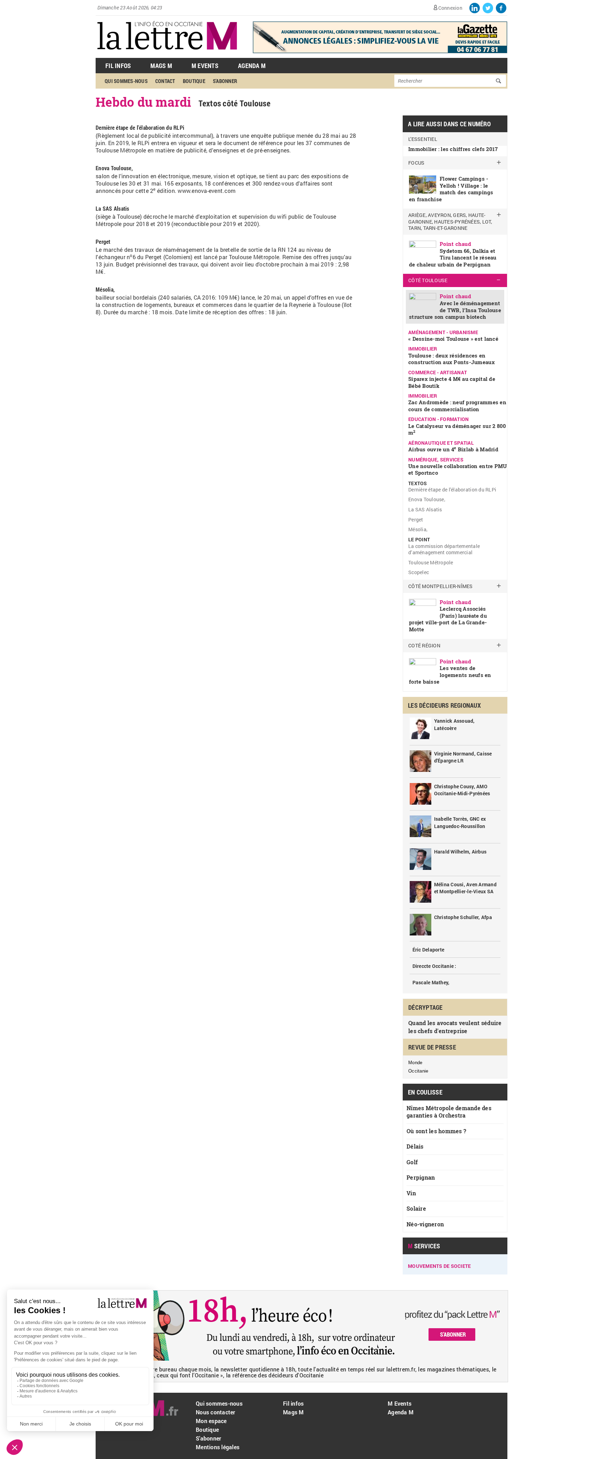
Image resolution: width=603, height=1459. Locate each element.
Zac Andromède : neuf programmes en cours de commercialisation (457, 406)
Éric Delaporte (428, 949)
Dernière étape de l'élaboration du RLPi (452, 489)
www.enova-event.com (207, 190)
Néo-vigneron (425, 1224)
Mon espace (211, 1420)
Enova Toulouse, (426, 499)
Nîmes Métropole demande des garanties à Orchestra (449, 1111)
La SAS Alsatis (425, 509)
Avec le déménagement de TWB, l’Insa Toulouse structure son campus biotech (455, 310)
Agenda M (252, 65)
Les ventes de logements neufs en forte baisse (450, 674)
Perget (415, 519)
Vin (411, 1193)
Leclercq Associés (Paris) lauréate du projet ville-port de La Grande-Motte (448, 619)
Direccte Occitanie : (434, 966)
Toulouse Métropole (430, 562)
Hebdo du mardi (144, 102)
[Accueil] (167, 54)
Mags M (161, 65)
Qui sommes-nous (126, 80)
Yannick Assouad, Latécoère (454, 724)
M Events (205, 65)
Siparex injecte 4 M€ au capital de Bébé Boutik (451, 382)
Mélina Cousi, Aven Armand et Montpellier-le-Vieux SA (465, 888)
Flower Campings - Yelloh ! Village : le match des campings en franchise (451, 189)
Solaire (416, 1208)
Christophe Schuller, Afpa (463, 917)
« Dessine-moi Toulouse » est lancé (453, 338)
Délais (415, 1146)
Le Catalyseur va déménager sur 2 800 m (457, 429)
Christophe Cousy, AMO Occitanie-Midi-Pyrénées (462, 790)
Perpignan (421, 1177)
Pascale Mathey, (431, 982)
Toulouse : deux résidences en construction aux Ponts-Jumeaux (451, 359)
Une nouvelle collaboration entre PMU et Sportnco (457, 469)
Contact (165, 80)
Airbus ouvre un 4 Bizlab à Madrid (453, 449)
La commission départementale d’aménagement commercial (444, 549)
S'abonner (225, 80)
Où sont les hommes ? (436, 1131)
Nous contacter (216, 1412)
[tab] (455, 182)
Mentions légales (217, 1447)
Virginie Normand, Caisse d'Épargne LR (463, 757)
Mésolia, (417, 529)
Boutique (194, 80)
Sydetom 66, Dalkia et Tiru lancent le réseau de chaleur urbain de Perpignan (453, 257)
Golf (412, 1162)
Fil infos (293, 1403)
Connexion (450, 8)
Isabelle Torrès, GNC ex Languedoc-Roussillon (460, 822)
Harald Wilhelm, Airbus (460, 851)
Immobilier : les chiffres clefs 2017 (453, 148)
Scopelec (418, 572)
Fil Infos (118, 65)
